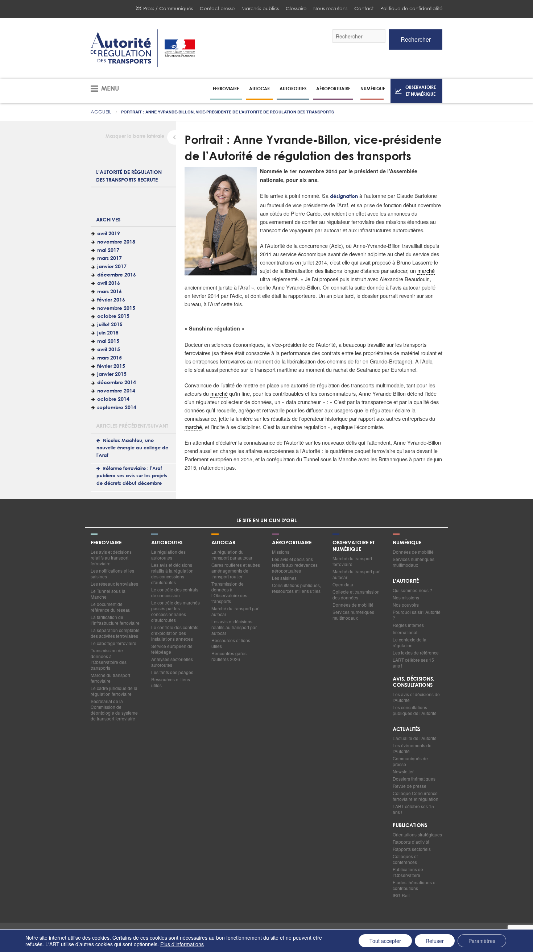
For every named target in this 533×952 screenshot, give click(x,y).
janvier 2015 (112, 374)
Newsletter (403, 771)
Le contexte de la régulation (409, 642)
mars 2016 (109, 291)
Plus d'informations (182, 944)
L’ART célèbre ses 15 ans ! (413, 663)
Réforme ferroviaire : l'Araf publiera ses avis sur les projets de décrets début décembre (131, 476)
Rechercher (416, 39)
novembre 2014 (116, 391)
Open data (342, 584)
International (405, 632)
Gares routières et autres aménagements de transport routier (235, 570)
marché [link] (426, 270)
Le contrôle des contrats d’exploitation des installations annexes (174, 633)
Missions (280, 552)
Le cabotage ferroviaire (113, 643)
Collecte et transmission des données (356, 594)
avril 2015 (108, 349)
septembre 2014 (116, 407)
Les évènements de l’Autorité (412, 748)
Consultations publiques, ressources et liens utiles (296, 588)
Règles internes (408, 625)
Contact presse (217, 8)
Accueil (101, 112)
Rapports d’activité (411, 842)
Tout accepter (385, 940)
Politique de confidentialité (411, 8)
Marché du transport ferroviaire (110, 678)
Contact (363, 8)
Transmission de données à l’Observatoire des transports (109, 659)
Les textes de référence (416, 652)
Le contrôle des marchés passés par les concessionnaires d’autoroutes (175, 611)
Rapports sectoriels (412, 849)
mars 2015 (109, 358)
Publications (410, 825)
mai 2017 (108, 250)
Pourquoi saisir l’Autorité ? (417, 615)
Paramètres (481, 940)
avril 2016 (108, 283)
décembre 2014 (116, 382)
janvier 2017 (112, 266)
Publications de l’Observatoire (408, 872)
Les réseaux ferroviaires (114, 584)
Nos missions (406, 597)
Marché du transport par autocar (235, 611)
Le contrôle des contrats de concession (174, 592)
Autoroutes (293, 88)
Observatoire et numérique (420, 90)
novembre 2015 (116, 308)
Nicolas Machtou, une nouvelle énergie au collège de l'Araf (132, 448)
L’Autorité (406, 581)
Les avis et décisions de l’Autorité (416, 697)
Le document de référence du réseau (111, 607)
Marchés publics (260, 8)
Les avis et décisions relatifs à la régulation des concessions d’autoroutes (172, 573)
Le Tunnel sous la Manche (108, 594)
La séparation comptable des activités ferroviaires (115, 633)
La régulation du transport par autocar (231, 555)
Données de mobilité (352, 605)
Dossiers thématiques (414, 779)
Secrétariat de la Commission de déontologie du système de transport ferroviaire (114, 710)
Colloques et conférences (405, 859)
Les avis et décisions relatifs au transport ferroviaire (111, 557)
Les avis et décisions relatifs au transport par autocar (234, 627)
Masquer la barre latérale (135, 136)
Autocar (259, 88)
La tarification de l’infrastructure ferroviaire (115, 620)
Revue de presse (409, 786)
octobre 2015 (113, 316)
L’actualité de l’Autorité (415, 738)
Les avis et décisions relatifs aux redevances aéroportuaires (295, 565)
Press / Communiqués (168, 8)
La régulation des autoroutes (168, 555)
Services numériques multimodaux (353, 615)
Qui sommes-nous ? (412, 590)
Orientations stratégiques (417, 834)
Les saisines (284, 578)
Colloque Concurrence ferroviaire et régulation (415, 796)
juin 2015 (108, 333)
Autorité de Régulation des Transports (143, 48)
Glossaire (296, 8)
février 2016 (111, 300)
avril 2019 (108, 233)
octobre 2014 (113, 399)
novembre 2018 (116, 242)
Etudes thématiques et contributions (415, 885)
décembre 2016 (116, 275)
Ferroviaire (226, 88)
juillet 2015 (110, 324)
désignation (344, 196)
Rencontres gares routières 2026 (229, 656)
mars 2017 (109, 258)
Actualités (406, 729)
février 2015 (111, 366)
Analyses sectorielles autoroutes (172, 662)
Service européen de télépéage (172, 649)
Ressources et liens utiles (170, 682)
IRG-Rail (401, 895)
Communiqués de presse (410, 761)
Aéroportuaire (333, 88)
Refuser (435, 940)
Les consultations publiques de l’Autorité (415, 710)
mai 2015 (108, 341)
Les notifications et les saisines (112, 573)
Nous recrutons (330, 8)
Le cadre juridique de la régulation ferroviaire (114, 691)
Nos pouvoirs (406, 605)
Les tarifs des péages (172, 672)
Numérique (372, 88)
